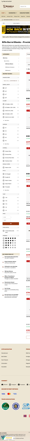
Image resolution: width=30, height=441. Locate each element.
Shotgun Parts (17, 16)
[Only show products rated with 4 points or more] (10, 240)
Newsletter (4, 366)
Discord (5, 384)
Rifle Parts (3, 16)
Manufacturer (4, 353)
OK (11, 223)
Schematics (12, 13)
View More (7, 120)
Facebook (22, 384)
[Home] (3, 23)
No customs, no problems (10, 267)
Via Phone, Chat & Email (10, 262)
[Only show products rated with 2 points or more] (10, 245)
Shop (3, 13)
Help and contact (7, 1)
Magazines (23, 16)
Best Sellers (4, 356)
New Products (4, 360)
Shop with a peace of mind (10, 272)
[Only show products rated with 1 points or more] (10, 247)
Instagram (13, 384)
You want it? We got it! (9, 258)
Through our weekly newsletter (11, 278)
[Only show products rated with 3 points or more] (10, 243)
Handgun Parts (10, 16)
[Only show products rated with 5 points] (10, 238)
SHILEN (27, 89)
